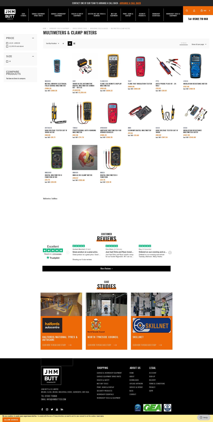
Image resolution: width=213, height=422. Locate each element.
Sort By (48, 43)
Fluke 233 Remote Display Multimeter (112, 66)
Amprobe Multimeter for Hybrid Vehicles (112, 112)
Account (152, 373)
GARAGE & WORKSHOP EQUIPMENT (109, 373)
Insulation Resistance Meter (195, 66)
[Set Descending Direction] (63, 43)
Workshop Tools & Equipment (59, 28)
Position (54, 43)
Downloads (134, 380)
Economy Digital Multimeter (140, 112)
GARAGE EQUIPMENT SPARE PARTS (109, 376)
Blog (131, 391)
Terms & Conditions (157, 383)
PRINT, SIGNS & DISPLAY (105, 387)
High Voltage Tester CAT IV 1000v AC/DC (57, 112)
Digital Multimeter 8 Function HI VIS (57, 157)
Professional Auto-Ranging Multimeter (85, 112)
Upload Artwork (136, 383)
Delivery (152, 380)
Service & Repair (136, 387)
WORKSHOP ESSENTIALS (105, 394)
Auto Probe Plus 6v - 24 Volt (168, 66)
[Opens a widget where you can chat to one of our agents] (204, 418)
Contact (133, 394)
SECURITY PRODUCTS (104, 391)
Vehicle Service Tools (80, 28)
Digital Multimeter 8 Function (112, 157)
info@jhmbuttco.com (56, 399)
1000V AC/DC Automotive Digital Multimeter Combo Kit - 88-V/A (85, 66)
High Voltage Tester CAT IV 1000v (168, 112)
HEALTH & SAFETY (103, 380)
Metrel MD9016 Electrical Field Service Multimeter (57, 66)
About (132, 376)
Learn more (100, 416)
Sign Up (152, 376)
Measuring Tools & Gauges (99, 28)
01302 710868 (51, 396)
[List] (74, 43)
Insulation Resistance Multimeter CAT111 (195, 112)
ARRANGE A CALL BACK (130, 3)
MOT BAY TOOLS (102, 383)
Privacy (152, 387)
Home (44, 28)
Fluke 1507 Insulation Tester (140, 66)
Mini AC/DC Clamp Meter (85, 157)
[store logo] (10, 14)
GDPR (151, 391)
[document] (106, 418)
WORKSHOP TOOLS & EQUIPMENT (108, 398)
